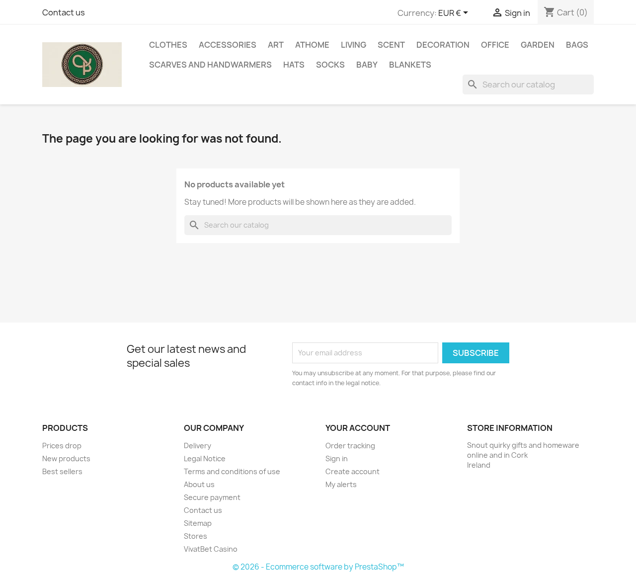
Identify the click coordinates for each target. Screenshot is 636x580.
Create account (352, 471)
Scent (391, 44)
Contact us (63, 12)
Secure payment (212, 497)
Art (276, 44)
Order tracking (350, 445)
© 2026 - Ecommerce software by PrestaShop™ (318, 567)
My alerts (341, 484)
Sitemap (198, 523)
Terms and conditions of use (232, 471)
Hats (294, 64)
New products (66, 458)
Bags (577, 44)
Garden (538, 44)
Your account (357, 427)
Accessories (227, 44)
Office (495, 44)
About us (199, 484)
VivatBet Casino (211, 549)
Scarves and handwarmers (210, 64)
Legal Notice (205, 458)
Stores (195, 536)
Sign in (336, 458)
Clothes (168, 44)
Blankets (410, 64)
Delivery (197, 445)
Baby (367, 64)
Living (353, 44)
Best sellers (62, 471)
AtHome (312, 44)
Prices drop (61, 445)
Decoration (443, 44)
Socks (330, 64)
